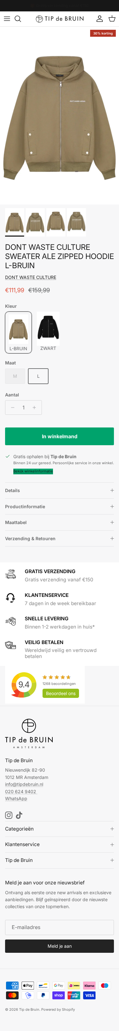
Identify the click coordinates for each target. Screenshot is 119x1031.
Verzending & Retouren (30, 538)
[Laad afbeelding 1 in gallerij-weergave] (59, 116)
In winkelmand (59, 436)
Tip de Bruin (29, 1009)
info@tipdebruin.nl (24, 784)
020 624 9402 (20, 791)
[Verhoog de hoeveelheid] (36, 407)
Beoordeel (61, 693)
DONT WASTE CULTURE (30, 277)
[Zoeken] (21, 19)
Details (12, 490)
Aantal (12, 394)
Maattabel (16, 522)
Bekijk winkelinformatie (33, 471)
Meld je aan (60, 946)
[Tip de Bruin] (59, 19)
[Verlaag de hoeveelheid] (11, 407)
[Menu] (7, 19)
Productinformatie (25, 506)
